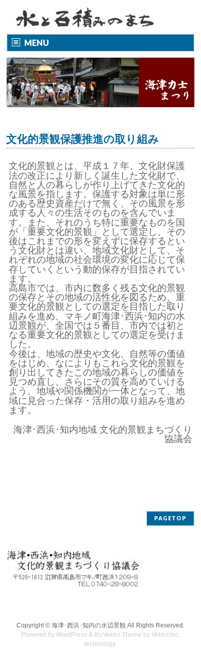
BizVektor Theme (118, 634)
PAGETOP (170, 518)
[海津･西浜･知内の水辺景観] (88, 17)
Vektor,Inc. (166, 634)
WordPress (71, 634)
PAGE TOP (186, 633)
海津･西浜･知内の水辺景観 (89, 625)
